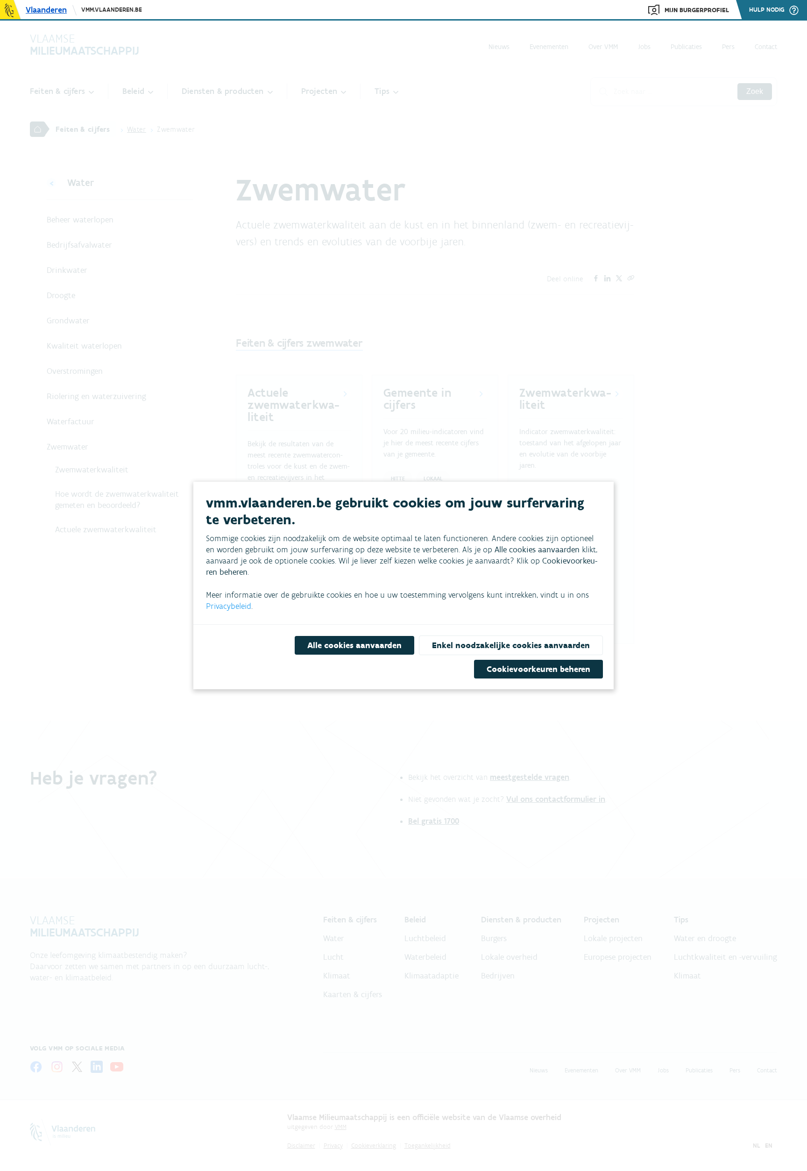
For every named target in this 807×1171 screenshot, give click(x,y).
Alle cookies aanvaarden (354, 645)
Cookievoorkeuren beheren (538, 669)
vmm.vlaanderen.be (111, 10)
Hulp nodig (767, 10)
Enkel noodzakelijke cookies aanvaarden (511, 645)
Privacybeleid (228, 606)
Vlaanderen (46, 9)
